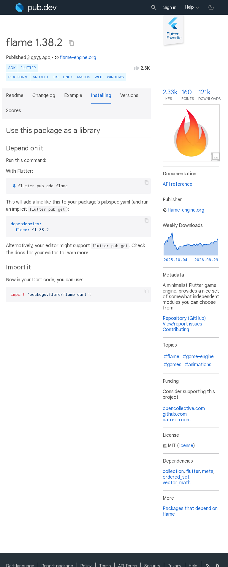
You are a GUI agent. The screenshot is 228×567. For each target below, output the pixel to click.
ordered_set (176, 477)
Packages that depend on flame (190, 511)
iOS (55, 77)
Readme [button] (14, 96)
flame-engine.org (78, 58)
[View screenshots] (191, 132)
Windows (115, 77)
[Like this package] (136, 68)
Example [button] (73, 96)
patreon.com (177, 420)
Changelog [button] (43, 96)
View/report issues (182, 324)
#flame (171, 357)
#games (172, 365)
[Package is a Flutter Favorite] (174, 46)
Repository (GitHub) (184, 318)
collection (173, 471)
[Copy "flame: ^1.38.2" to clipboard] (72, 43)
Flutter (28, 68)
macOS (83, 77)
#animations (198, 365)
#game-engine (198, 357)
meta (207, 471)
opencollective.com (184, 409)
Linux (67, 77)
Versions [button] (129, 96)
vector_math (177, 483)
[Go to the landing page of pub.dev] (36, 7)
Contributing (176, 330)
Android (40, 77)
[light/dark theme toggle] (211, 7)
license (186, 446)
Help (189, 7)
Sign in (169, 7)
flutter (193, 471)
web (98, 77)
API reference (177, 184)
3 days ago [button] (38, 58)
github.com (175, 414)
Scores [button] (13, 111)
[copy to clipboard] (147, 182)
